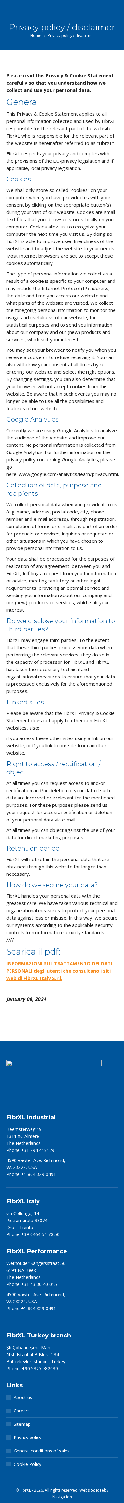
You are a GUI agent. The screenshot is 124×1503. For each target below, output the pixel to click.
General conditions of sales (42, 1451)
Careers (22, 1411)
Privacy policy (27, 1437)
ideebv (102, 1490)
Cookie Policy (27, 1464)
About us (23, 1397)
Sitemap (22, 1424)
